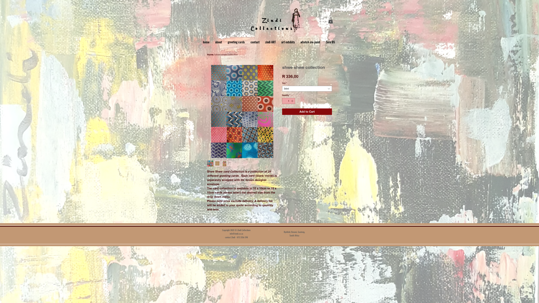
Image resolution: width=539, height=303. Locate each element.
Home (210, 54)
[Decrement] (285, 101)
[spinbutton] (288, 101)
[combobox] (307, 88)
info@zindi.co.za (236, 233)
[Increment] (292, 101)
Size (284, 83)
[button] (330, 21)
